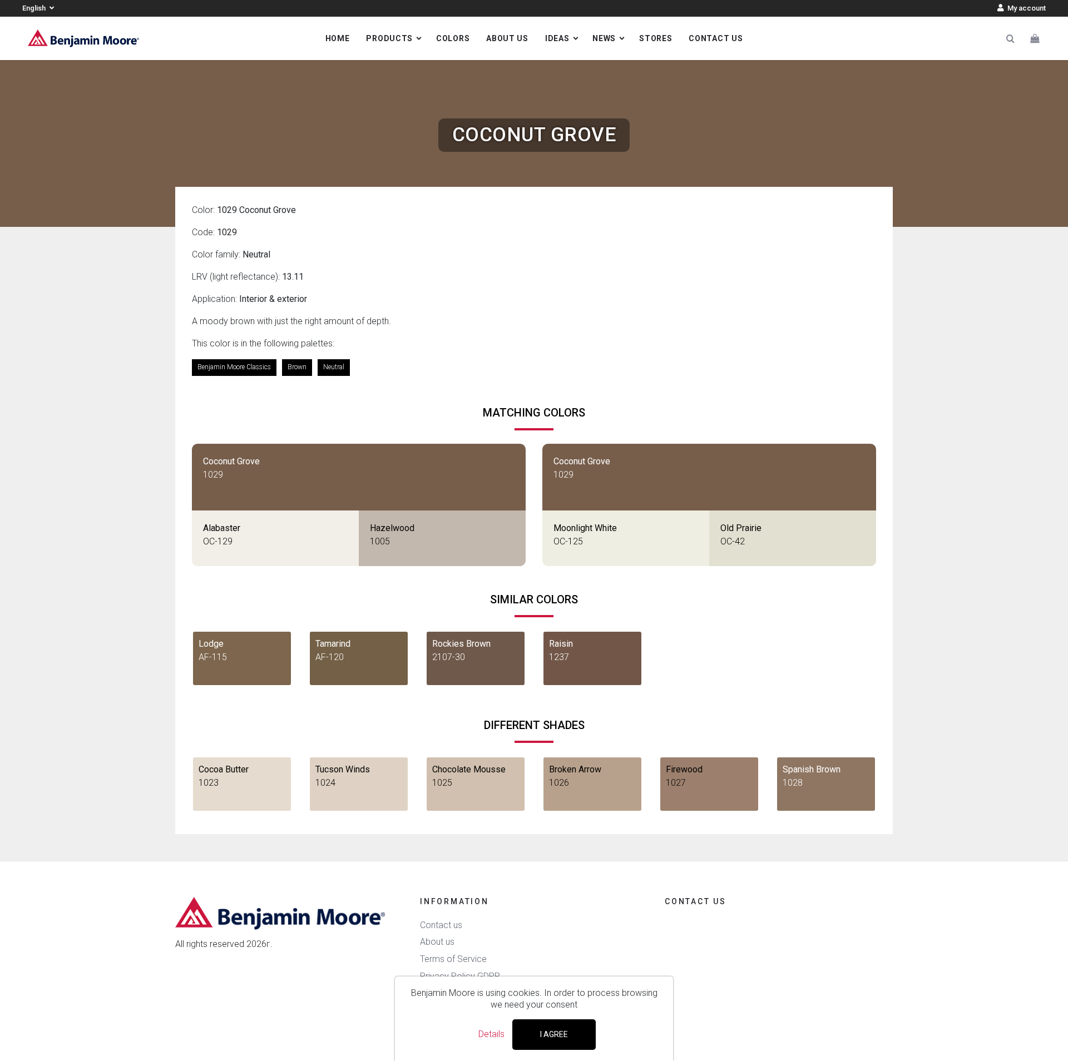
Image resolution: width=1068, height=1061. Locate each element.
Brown (297, 367)
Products (389, 38)
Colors (452, 38)
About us (507, 38)
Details (491, 1034)
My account (1026, 8)
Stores (655, 38)
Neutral (333, 367)
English (34, 8)
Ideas (557, 38)
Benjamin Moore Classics (234, 367)
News (604, 38)
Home (337, 38)
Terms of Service (453, 959)
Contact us (716, 38)
